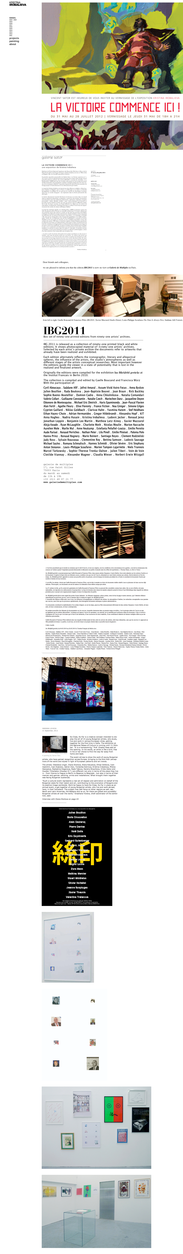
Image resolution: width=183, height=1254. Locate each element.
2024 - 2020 (13, 20)
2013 (10, 32)
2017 (10, 25)
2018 (10, 23)
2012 (10, 34)
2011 (10, 35)
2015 (10, 28)
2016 (10, 27)
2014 (10, 30)
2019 (10, 21)
